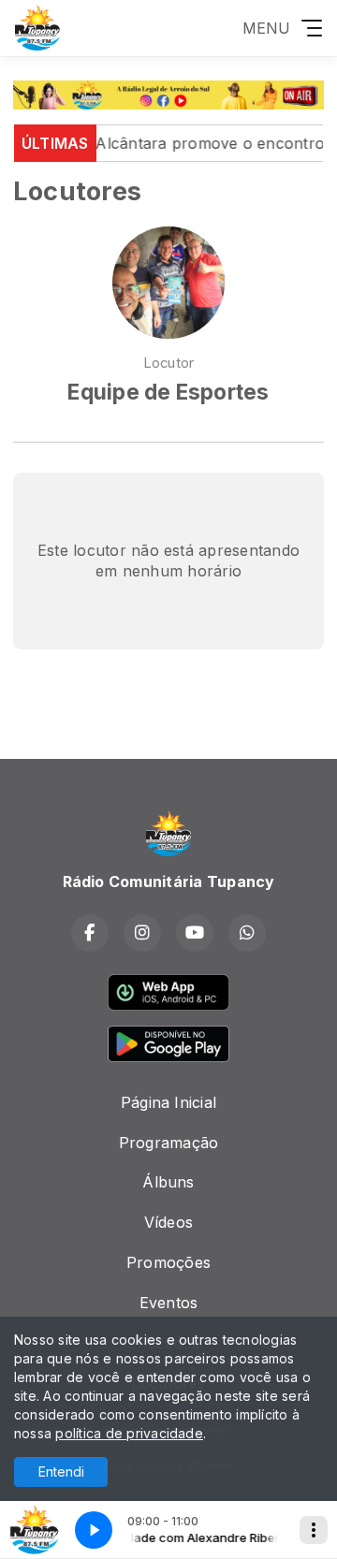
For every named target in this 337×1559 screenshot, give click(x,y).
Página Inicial (168, 1102)
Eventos (168, 1302)
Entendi (61, 1471)
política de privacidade (129, 1433)
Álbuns (168, 1182)
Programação (169, 1142)
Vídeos (168, 1222)
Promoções (168, 1262)
